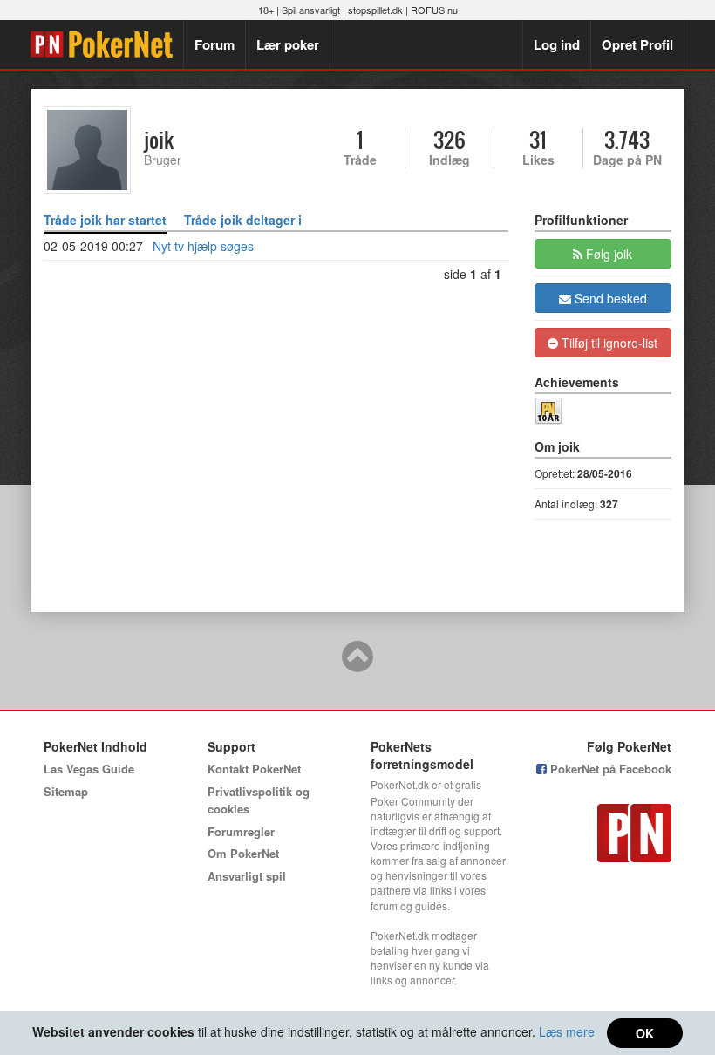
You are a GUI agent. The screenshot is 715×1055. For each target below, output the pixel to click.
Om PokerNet (243, 853)
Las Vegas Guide (89, 768)
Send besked (609, 298)
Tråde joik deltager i (243, 219)
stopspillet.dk (375, 10)
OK (645, 1033)
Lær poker (287, 44)
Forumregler (241, 831)
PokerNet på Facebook (609, 768)
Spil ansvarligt (311, 10)
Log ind (557, 44)
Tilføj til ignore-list (607, 342)
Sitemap (66, 791)
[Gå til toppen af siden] (357, 664)
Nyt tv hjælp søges (203, 246)
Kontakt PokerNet (254, 768)
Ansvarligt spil (247, 876)
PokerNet (107, 44)
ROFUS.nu (434, 10)
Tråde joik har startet (105, 219)
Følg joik (607, 253)
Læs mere (567, 1031)
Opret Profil (637, 44)
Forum (214, 44)
